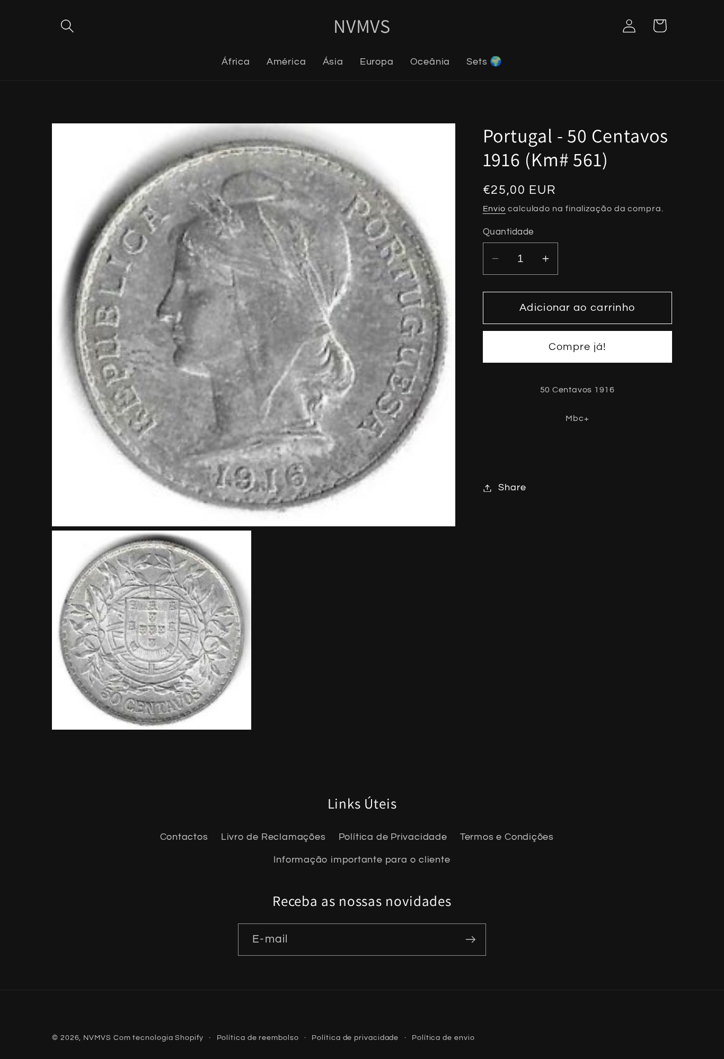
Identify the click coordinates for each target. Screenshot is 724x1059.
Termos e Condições (507, 837)
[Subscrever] (470, 939)
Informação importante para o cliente (361, 860)
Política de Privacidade (393, 837)
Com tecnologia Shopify (158, 1038)
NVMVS (97, 1038)
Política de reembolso (258, 1038)
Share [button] (512, 488)
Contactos (184, 837)
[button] (67, 26)
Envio (494, 209)
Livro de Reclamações (273, 837)
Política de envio (443, 1038)
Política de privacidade (355, 1038)
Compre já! (577, 347)
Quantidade (508, 232)
